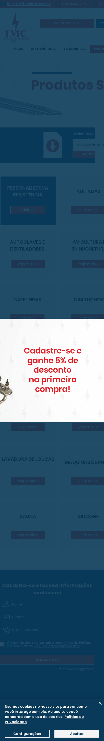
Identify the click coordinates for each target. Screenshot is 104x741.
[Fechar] (97, 706)
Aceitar (77, 733)
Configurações (27, 733)
